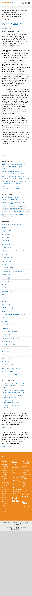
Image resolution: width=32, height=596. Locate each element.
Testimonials (26, 496)
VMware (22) (6, 361)
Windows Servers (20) (9, 371)
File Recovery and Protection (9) (12, 271)
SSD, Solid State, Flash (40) (11, 331)
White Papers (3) (8, 365)
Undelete (5, 466)
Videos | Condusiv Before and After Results (16, 211)
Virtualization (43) (8, 358)
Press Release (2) (8, 311)
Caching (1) (6, 234)
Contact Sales (14, 472)
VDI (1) (5, 355)
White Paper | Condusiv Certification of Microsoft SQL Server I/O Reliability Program (15, 385)
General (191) (7, 274)
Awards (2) (6, 227)
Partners (24, 482)
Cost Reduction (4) (9, 244)
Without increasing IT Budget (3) (12, 375)
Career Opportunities (26, 473)
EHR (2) (5, 264)
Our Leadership (25, 469)
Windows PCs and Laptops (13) (12, 368)
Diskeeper (5, 468)
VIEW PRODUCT (7, 427)
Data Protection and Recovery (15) (13, 251)
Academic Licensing (5, 477)
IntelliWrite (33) (7, 291)
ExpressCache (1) (8, 268)
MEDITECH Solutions (5, 510)
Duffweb (18, 529)
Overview (5, 485)
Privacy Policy (7, 527)
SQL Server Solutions (5, 492)
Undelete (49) (7, 348)
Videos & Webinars (25, 493)
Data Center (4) (8, 247)
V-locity (4, 470)
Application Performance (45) (12, 224)
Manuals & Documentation (16, 481)
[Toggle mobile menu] (29, 3)
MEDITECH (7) (7, 304)
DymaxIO (5, 464)
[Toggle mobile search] (26, 3)
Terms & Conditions (19, 527)
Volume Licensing (5, 473)
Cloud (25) (6, 241)
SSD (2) (5, 328)
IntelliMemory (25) (8, 288)
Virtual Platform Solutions (5, 501)
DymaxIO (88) (7, 261)
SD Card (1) (6, 321)
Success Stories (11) (9, 341)
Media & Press (24, 479)
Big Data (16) (7, 231)
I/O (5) (5, 284)
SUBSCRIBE (26, 506)
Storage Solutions (5, 496)
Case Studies (24, 489)
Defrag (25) (6, 254)
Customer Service (15, 468)
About (24, 466)
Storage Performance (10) (11, 338)
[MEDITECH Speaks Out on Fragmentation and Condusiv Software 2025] (16, 23)
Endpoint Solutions (5, 506)
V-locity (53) (6, 351)
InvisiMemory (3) (8, 294)
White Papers (14, 485)
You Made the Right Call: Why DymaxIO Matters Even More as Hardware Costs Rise (15, 166)
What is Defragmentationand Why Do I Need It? (16, 490)
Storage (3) (6, 335)
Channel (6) (6, 237)
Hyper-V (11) (6, 278)
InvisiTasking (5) (7, 298)
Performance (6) (8, 308)
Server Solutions (5, 488)
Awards (24, 476)
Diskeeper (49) (7, 257)
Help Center (15, 465)
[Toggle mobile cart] (23, 3)
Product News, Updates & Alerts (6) (14, 314)
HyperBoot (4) (7, 281)
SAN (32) (5, 318)
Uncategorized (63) (9, 345)
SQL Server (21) (8, 324)
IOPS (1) (5, 301)
